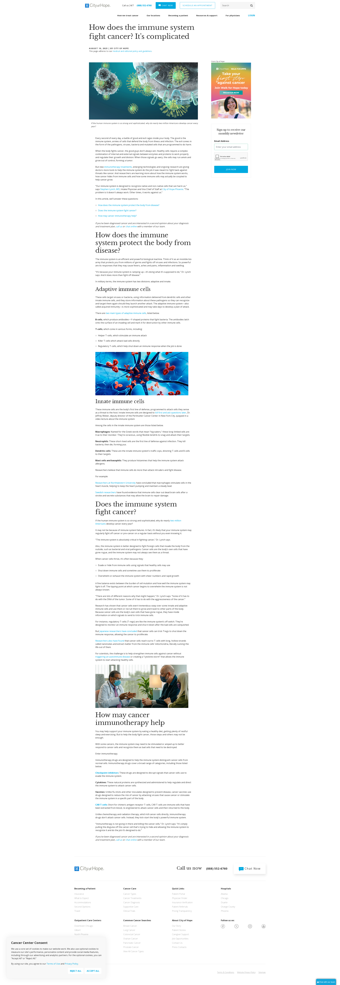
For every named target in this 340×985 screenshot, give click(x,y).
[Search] (237, 5)
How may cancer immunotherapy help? (117, 215)
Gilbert (77, 930)
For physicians (233, 15)
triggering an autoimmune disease (112, 656)
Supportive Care (130, 906)
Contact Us (177, 942)
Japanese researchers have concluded (118, 631)
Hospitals (226, 888)
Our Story (176, 925)
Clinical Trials (129, 910)
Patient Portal (178, 893)
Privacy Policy (71, 963)
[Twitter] (236, 926)
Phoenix (225, 910)
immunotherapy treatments (118, 166)
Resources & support (206, 15)
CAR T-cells (101, 804)
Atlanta (224, 893)
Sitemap (262, 972)
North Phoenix (81, 934)
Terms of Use (53, 963)
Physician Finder (179, 898)
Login (251, 15)
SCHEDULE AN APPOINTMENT (197, 5)
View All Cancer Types (133, 951)
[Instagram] (250, 926)
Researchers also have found (109, 640)
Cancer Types (129, 893)
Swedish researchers (105, 492)
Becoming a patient (178, 15)
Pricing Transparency (182, 910)
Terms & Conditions (225, 972)
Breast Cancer (130, 925)
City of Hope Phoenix (172, 189)
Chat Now (252, 868)
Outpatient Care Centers (87, 920)
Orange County (228, 906)
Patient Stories (179, 930)
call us (119, 226)
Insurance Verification (182, 902)
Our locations (153, 15)
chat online (131, 226)
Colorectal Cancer (131, 934)
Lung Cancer (129, 930)
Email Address (221, 141)
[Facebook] (223, 926)
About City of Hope (182, 920)
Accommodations (82, 902)
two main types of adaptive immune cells (126, 313)
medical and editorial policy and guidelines (132, 51)
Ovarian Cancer (130, 938)
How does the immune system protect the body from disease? (128, 205)
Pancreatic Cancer (132, 942)
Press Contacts (179, 947)
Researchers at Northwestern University (115, 482)
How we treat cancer (127, 15)
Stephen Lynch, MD (110, 189)
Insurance (79, 893)
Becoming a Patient (84, 888)
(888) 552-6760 (144, 5)
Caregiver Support (180, 934)
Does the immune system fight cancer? (117, 210)
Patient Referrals (180, 906)
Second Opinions (82, 906)
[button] (251, 5)
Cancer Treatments (132, 898)
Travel (77, 910)
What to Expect (81, 898)
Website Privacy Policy (246, 972)
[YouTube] (264, 926)
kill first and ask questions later (170, 412)
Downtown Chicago (83, 925)
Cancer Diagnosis (131, 902)
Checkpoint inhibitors (106, 772)
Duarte (224, 902)
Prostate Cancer (131, 947)
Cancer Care (129, 888)
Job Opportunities (180, 938)
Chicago (224, 898)
